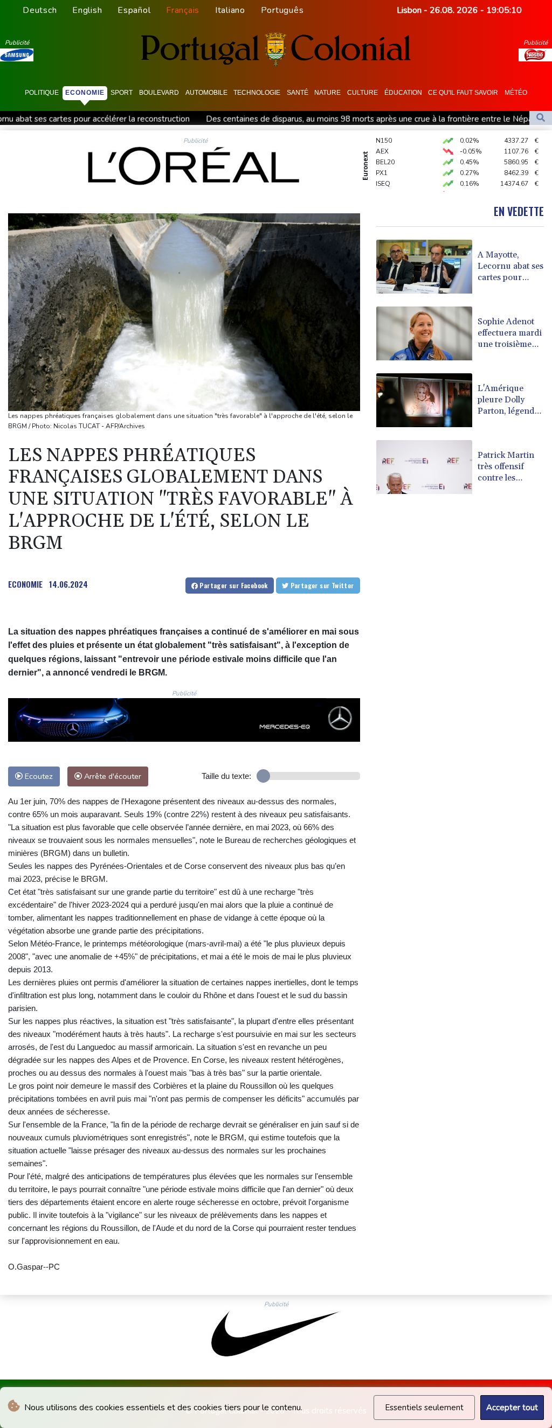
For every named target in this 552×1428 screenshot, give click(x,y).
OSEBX (386, 183)
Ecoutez (38, 776)
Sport (122, 92)
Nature (327, 92)
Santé (297, 92)
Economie (85, 92)
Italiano (230, 10)
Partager (233, 585)
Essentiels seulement (424, 1407)
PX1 (382, 162)
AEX (382, 140)
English (87, 10)
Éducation (403, 92)
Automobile (206, 92)
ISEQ (383, 173)
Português (282, 10)
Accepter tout (512, 1407)
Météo (516, 92)
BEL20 (385, 151)
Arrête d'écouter (111, 776)
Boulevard (159, 92)
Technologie (256, 92)
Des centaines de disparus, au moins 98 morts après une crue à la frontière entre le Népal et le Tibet (311, 119)
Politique (42, 92)
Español (134, 10)
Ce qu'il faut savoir (463, 92)
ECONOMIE (25, 584)
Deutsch (40, 10)
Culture (362, 92)
